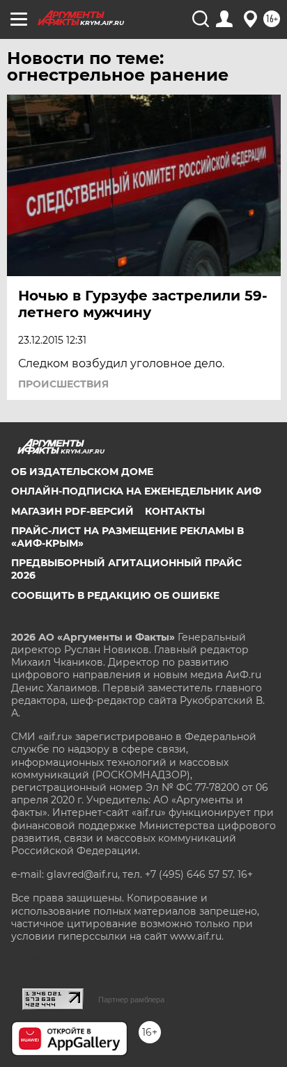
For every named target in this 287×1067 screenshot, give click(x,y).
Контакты (175, 511)
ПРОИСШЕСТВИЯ (63, 384)
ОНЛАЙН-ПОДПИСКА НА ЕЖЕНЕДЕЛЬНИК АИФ (136, 491)
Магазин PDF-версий (72, 511)
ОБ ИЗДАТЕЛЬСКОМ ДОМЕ (82, 471)
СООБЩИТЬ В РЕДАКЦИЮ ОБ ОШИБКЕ (115, 595)
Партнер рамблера (131, 999)
